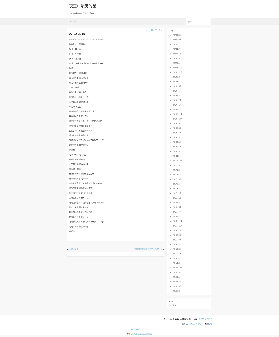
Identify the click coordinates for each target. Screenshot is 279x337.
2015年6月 (177, 249)
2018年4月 (177, 147)
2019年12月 (178, 72)
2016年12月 (178, 198)
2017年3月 (177, 189)
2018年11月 (178, 114)
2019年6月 (177, 86)
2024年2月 (177, 44)
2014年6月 (177, 272)
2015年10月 (178, 230)
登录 (174, 305)
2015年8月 (177, 240)
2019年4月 (177, 95)
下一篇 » (158, 30)
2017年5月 (177, 179)
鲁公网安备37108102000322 (140, 334)
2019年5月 (177, 91)
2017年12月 (178, 161)
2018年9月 (177, 123)
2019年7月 (177, 82)
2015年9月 (177, 235)
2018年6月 (177, 137)
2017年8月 (177, 170)
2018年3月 (177, 151)
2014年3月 (177, 286)
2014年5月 (177, 277)
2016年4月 (177, 212)
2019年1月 (177, 105)
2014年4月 (177, 282)
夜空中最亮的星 (82, 6)
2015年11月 (178, 226)
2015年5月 (177, 254)
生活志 (92, 39)
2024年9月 (177, 40)
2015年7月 (177, 244)
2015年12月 (178, 221)
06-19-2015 (73, 249)
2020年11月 (178, 68)
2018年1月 (177, 156)
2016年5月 (177, 207)
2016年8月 (177, 203)
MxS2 (209, 324)
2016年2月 (177, 216)
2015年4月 (177, 258)
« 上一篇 (149, 30)
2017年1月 (177, 193)
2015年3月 (177, 263)
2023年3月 (177, 58)
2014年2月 (177, 291)
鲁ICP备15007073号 (139, 329)
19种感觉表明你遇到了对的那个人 (148, 249)
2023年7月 (177, 49)
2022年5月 (177, 63)
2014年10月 (178, 268)
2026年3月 (177, 35)
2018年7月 (177, 133)
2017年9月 (177, 165)
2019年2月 (177, 100)
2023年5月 (177, 54)
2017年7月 (177, 175)
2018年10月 (178, 119)
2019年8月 (177, 77)
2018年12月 (178, 109)
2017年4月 (177, 184)
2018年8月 (177, 128)
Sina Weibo (74, 21)
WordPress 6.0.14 (193, 324)
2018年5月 (177, 142)
